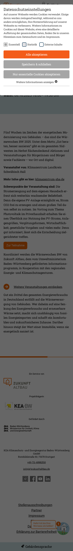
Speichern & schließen (36, 64)
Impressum (53, 36)
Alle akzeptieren (36, 54)
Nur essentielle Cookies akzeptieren (36, 74)
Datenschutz (29, 36)
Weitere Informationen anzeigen (35, 82)
